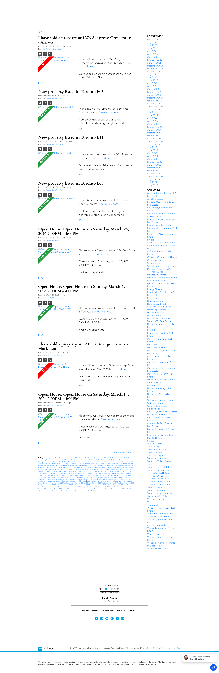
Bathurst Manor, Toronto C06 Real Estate (101, 458)
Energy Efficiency (52, 467)
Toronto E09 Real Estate (89, 485)
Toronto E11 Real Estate (54, 144)
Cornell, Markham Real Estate (116, 463)
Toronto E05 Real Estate (55, 98)
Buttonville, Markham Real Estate (65, 462)
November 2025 (155, 69)
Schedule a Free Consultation (196, 10)
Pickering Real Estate (96, 477)
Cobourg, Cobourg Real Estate (72, 463)
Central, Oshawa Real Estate (92, 462)
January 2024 (154, 130)
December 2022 (155, 168)
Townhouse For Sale (57, 487)
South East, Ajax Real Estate (124, 481)
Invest (171, 10)
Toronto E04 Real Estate (159, 476)
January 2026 (154, 63)
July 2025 (152, 78)
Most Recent (153, 40)
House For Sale (76, 469)
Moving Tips (91, 475)
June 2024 (152, 115)
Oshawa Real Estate (53, 49)
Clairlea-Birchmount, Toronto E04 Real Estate (118, 462)
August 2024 (153, 110)
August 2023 (153, 145)
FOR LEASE (90, 467)
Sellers (63, 481)
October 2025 (154, 72)
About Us (120, 611)
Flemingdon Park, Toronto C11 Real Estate (72, 467)
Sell (159, 10)
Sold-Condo (82, 481)
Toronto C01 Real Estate (83, 483)
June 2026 (152, 48)
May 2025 (152, 83)
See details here (108, 112)
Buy (149, 10)
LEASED (49, 471)
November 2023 (155, 136)
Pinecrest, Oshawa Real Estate (114, 477)
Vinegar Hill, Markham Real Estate (101, 487)
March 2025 (153, 89)
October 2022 (154, 174)
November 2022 (155, 171)
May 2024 (152, 118)
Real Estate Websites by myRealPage (167, 648)
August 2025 (153, 75)
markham (100, 471)
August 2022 (153, 180)
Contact (132, 611)
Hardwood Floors (101, 467)
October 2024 (154, 104)
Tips (73, 483)
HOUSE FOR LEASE (64, 469)
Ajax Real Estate (81, 458)
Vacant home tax (70, 487)
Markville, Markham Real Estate (63, 473)
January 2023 (154, 165)
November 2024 (155, 101)
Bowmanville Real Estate (110, 460)
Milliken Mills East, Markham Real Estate (111, 473)
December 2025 (155, 66)
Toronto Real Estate (119, 485)
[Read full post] (57, 68)
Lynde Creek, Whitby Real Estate (63, 471)
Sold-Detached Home (94, 481)
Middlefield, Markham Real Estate (86, 473)
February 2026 (154, 60)
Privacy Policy (146, 648)
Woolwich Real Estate (99, 491)
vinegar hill (85, 487)
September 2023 (155, 142)
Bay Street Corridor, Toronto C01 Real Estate (58, 460)
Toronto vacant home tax (159, 493)
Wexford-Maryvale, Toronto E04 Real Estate (106, 489)
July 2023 (152, 147)
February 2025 (154, 92)
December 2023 (155, 133)
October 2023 (154, 139)
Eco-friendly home (108, 465)
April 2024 (152, 121)
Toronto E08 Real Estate (72, 485)
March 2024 (153, 124)
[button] (149, 10)
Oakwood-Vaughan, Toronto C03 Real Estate (58, 477)
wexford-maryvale (84, 489)
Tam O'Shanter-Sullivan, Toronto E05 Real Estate (54, 483)
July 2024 (152, 112)
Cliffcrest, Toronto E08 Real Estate (49, 463)
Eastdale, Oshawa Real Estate (91, 465)
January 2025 (154, 95)
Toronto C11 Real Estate (117, 483)
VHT (78, 487)
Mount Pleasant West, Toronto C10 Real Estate (70, 475)
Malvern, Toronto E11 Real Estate (85, 471)
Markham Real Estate (54, 355)
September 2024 (155, 107)
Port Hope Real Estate (157, 415)
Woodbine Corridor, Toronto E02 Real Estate (76, 491)
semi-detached (71, 481)
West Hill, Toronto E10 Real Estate (66, 489)
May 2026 (152, 51)
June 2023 (152, 150)
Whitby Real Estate (128, 489)
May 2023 (152, 153)
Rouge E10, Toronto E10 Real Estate (109, 479)
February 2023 (154, 162)
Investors (107, 611)
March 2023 (153, 159)
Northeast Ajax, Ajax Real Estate (106, 475)
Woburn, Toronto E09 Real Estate (49, 491)
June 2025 (152, 80)
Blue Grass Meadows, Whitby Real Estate (87, 460)
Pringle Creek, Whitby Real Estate (58, 479)
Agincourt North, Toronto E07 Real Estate (61, 458)
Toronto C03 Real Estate (100, 483)
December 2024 (155, 98)
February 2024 (154, 127)
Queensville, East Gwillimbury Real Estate (83, 479)
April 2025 (152, 86)
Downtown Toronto (73, 465)
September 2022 (155, 177)
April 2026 (152, 54)
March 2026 (153, 57)
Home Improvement (50, 469)
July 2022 (152, 182)
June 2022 (152, 185)
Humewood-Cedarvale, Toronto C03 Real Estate (98, 469)
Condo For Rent (88, 463)
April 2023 (152, 156)
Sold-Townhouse (108, 481)
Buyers (79, 462)
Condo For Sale (100, 463)
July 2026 (152, 45)
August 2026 (153, 43)
